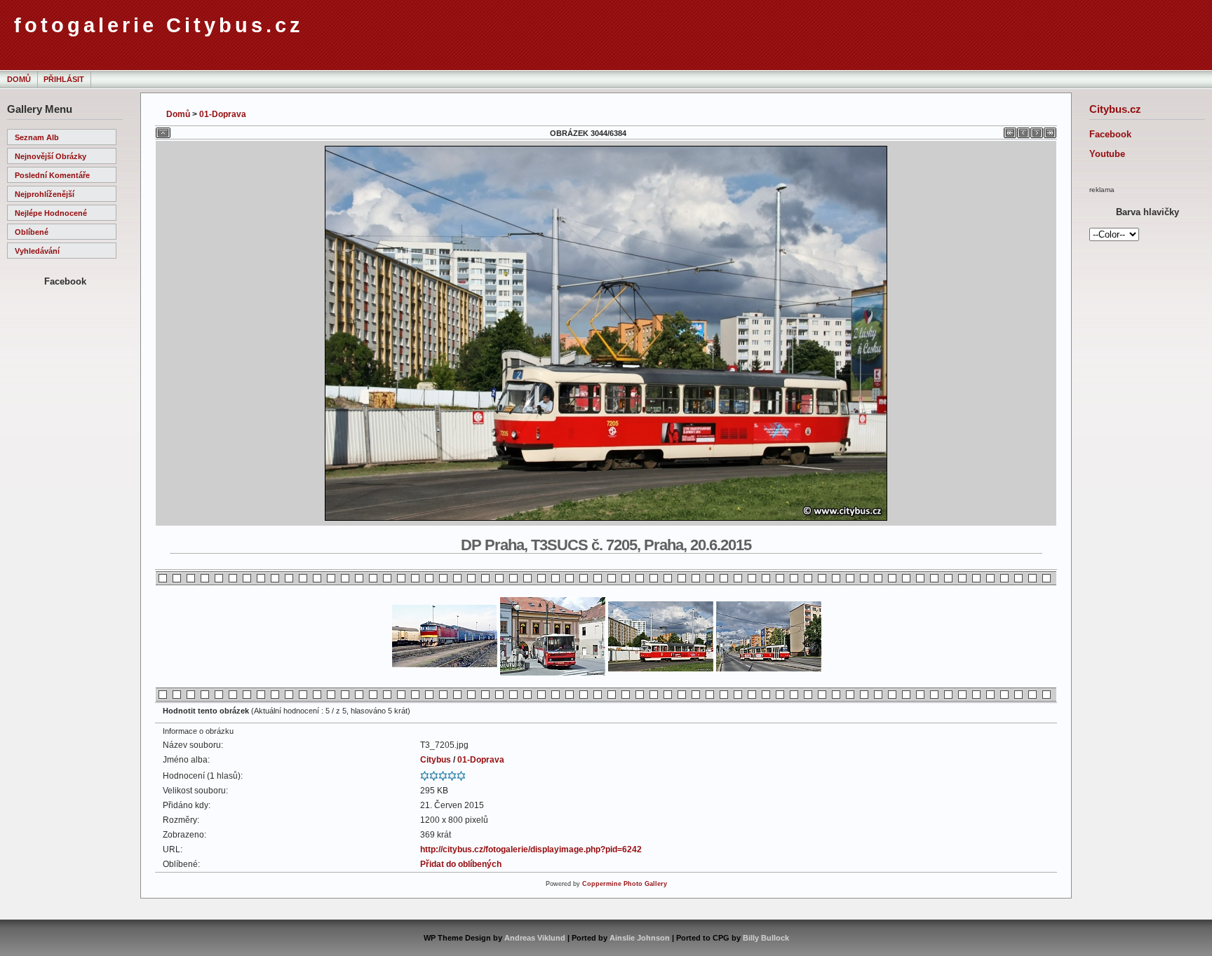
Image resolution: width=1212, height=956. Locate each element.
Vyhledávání (37, 251)
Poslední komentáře (52, 175)
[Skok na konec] (1050, 130)
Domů (19, 79)
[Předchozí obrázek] (1023, 130)
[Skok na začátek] (1010, 130)
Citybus (435, 760)
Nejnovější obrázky (50, 156)
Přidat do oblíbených (460, 864)
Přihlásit (63, 79)
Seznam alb (37, 137)
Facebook (1110, 134)
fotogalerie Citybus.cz (159, 25)
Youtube (1107, 154)
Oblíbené (31, 232)
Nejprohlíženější (44, 194)
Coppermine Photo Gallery (624, 883)
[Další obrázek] (1036, 130)
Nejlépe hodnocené (51, 213)
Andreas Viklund (534, 938)
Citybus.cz (1115, 109)
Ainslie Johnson (640, 938)
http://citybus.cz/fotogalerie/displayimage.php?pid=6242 (531, 849)
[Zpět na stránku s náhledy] (163, 130)
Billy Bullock (766, 938)
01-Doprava (222, 114)
